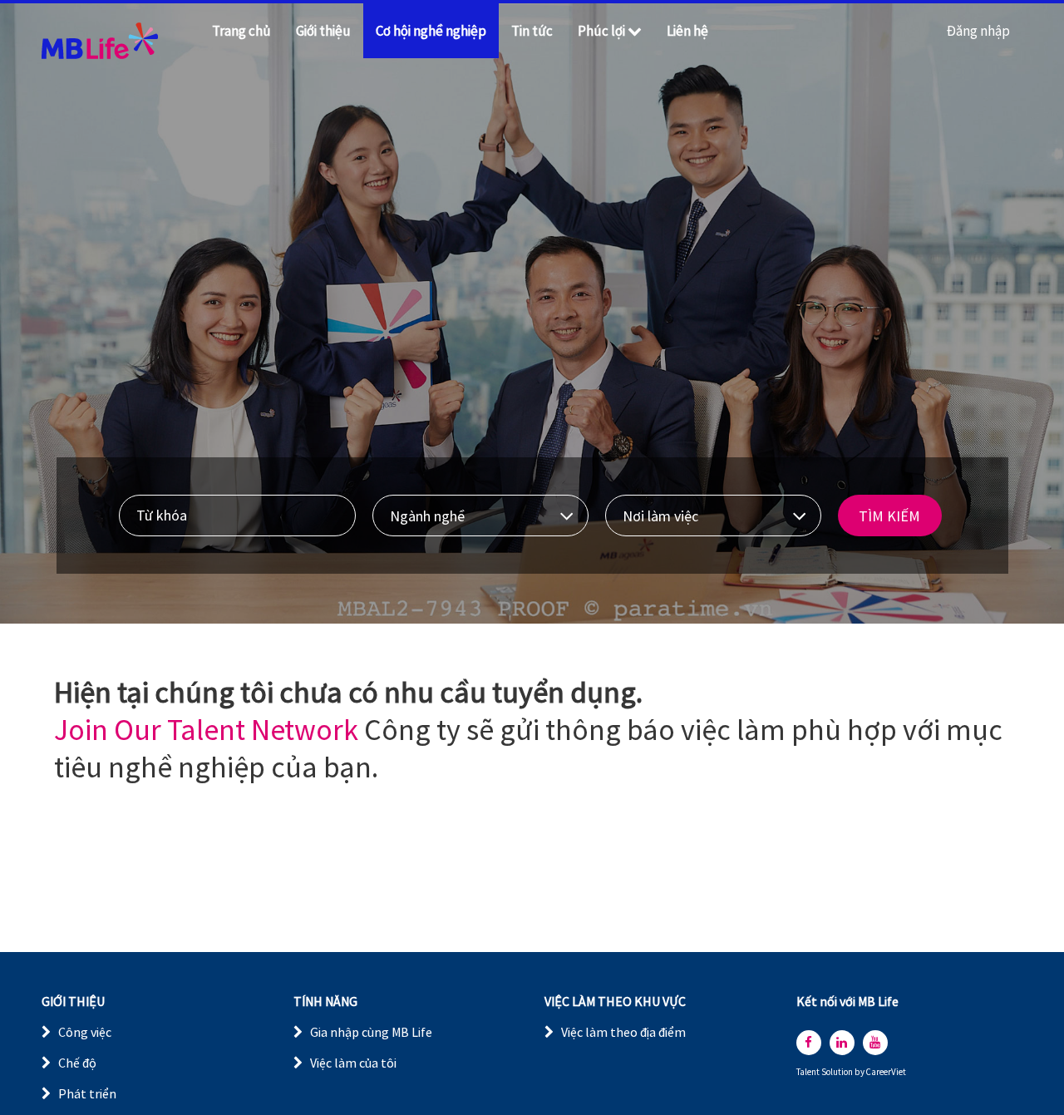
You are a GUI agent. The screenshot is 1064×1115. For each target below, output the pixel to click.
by (860, 1072)
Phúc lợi (601, 31)
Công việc (84, 1032)
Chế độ (77, 1062)
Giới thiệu (323, 31)
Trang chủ (241, 31)
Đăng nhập (978, 31)
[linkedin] (842, 1042)
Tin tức (532, 31)
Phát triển (87, 1093)
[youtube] (875, 1042)
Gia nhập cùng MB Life (371, 1032)
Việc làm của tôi (353, 1062)
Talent (808, 1072)
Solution (838, 1072)
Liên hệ (687, 31)
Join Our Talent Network (206, 729)
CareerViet (886, 1072)
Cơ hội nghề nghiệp (431, 31)
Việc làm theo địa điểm (623, 1032)
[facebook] (808, 1042)
